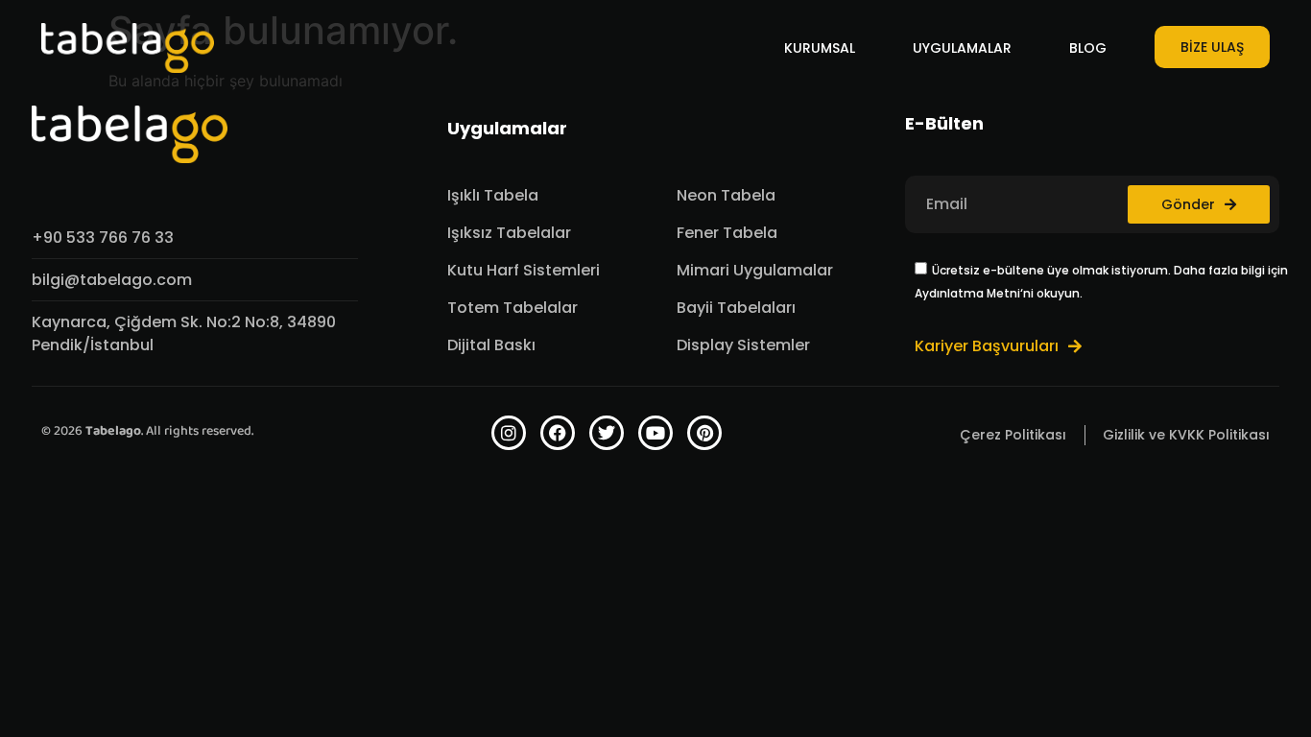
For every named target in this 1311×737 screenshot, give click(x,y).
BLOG (1088, 48)
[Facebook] (557, 433)
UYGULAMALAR (962, 48)
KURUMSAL (819, 48)
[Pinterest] (704, 433)
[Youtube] (655, 433)
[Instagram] (508, 433)
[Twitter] (606, 433)
